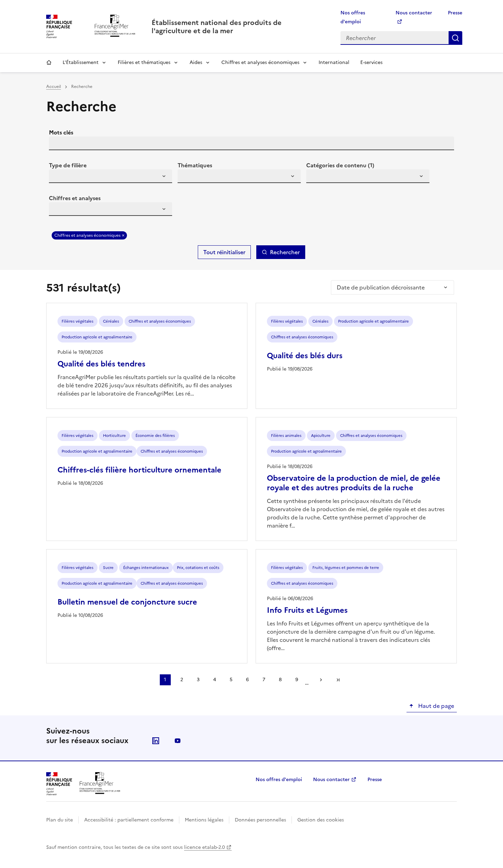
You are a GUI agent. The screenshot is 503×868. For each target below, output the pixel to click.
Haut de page (435, 706)
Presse (455, 12)
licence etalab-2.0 (204, 847)
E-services (371, 62)
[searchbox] (58, 177)
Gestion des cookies (320, 820)
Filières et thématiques (144, 62)
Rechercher (455, 38)
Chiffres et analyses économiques (260, 62)
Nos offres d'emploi (279, 779)
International (334, 62)
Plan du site (59, 820)
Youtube (177, 741)
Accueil (49, 62)
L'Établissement (81, 62)
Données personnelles (260, 820)
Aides (196, 62)
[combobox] (110, 176)
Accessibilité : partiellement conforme (128, 820)
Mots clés (61, 132)
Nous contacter (331, 779)
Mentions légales (204, 820)
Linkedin (155, 741)
